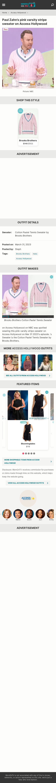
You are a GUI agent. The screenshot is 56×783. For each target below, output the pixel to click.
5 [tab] (34, 453)
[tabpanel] (28, 420)
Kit (7, 520)
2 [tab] (26, 453)
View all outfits (26, 483)
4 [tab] (31, 453)
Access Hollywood (18, 13)
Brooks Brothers (23, 254)
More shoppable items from (21, 461)
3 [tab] (29, 453)
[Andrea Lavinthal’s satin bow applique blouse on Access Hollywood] (45, 362)
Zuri (40, 520)
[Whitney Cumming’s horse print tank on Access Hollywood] (11, 362)
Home (4, 13)
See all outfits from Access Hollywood (26, 376)
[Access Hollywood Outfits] (28, 498)
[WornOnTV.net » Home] (28, 5)
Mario (18, 520)
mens (35, 254)
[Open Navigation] (3, 5)
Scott (29, 520)
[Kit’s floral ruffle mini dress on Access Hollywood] (28, 362)
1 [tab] (23, 453)
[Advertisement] (28, 188)
